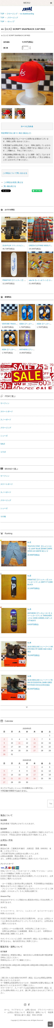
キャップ (10, 21)
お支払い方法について (16, 1012)
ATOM (39, 1015)
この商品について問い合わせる (15, 173)
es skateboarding (27, 14)
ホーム (7, 1010)
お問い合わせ (30, 1010)
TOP (2, 14)
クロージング (12, 14)
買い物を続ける (10, 186)
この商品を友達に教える (13, 182)
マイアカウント (17, 1010)
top (50, 1024)
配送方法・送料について (36, 1012)
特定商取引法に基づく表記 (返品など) (16, 133)
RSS (34, 1015)
